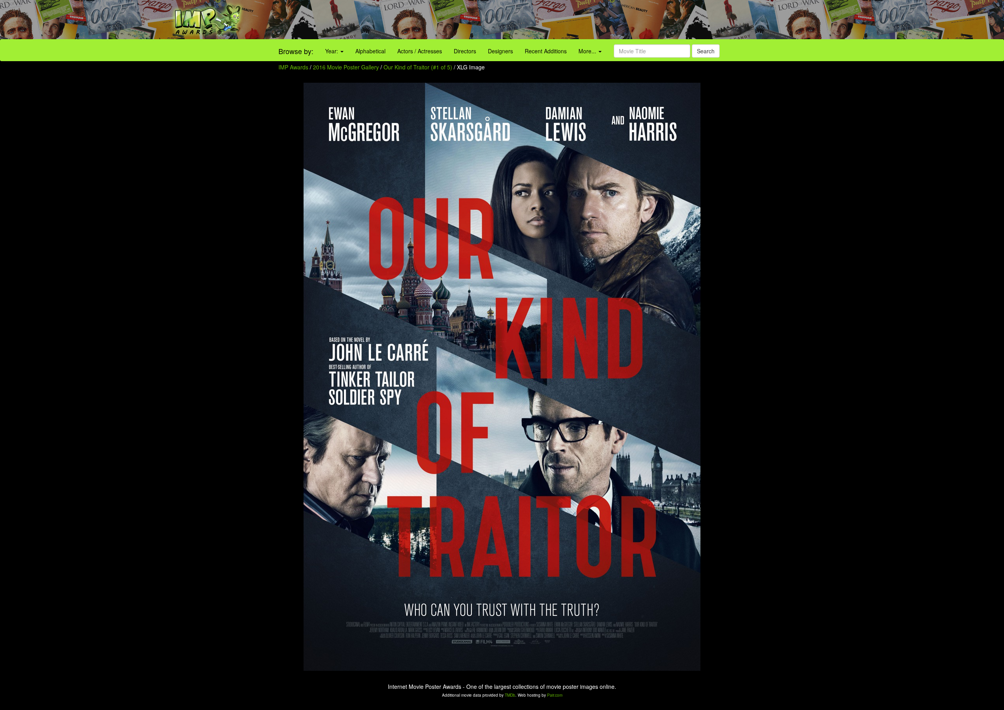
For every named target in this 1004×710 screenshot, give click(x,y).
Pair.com (554, 695)
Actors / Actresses (419, 51)
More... (588, 51)
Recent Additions (546, 51)
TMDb (510, 695)
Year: (332, 51)
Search (706, 51)
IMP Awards (293, 67)
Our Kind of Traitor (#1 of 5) (418, 67)
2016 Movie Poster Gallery (346, 67)
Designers (500, 51)
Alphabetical (370, 51)
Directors (465, 51)
